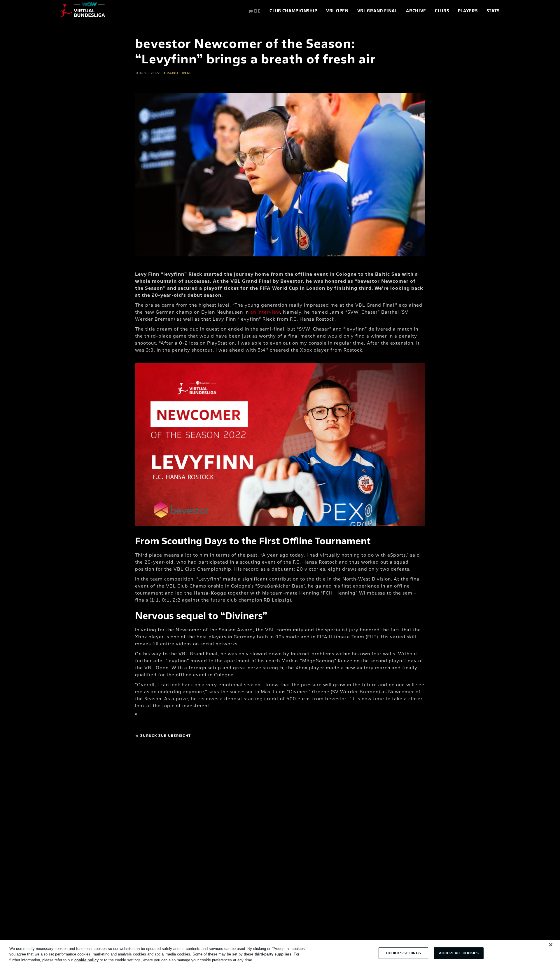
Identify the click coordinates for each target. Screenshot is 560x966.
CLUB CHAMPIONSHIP (293, 11)
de (257, 11)
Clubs (442, 11)
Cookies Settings (403, 953)
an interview (265, 312)
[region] (280, 953)
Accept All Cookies (459, 953)
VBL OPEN (337, 11)
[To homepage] (82, 11)
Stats (493, 11)
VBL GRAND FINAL (377, 11)
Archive (416, 11)
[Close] (550, 944)
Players (468, 11)
